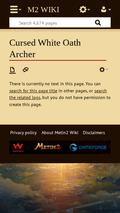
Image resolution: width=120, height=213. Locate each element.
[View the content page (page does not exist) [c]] (12, 69)
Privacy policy (23, 132)
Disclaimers (94, 132)
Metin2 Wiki (43, 10)
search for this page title (33, 90)
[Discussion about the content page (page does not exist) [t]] (25, 69)
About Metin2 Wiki (60, 132)
